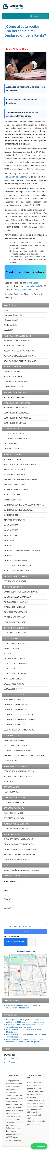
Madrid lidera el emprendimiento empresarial (21, 870)
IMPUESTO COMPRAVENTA (14, 520)
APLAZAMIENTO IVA (12, 495)
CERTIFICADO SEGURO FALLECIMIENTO (19, 715)
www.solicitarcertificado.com (17, 1008)
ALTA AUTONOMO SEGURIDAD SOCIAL (19, 839)
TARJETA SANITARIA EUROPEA (16, 859)
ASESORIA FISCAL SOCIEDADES (16, 408)
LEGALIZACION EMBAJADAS (15, 674)
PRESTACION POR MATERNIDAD (16, 382)
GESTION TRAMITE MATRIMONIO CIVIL (19, 730)
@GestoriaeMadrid (11, 1058)
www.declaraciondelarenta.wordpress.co (22, 1005)
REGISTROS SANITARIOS (13, 813)
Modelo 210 (8, 330)
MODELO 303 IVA (10, 535)
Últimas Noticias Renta (16, 49)
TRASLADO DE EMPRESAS (14, 607)
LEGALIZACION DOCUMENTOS (15, 664)
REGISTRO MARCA (11, 792)
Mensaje (7, 908)
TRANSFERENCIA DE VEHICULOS (16, 740)
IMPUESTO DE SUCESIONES (15, 485)
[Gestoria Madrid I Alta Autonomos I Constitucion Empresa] (13, 6)
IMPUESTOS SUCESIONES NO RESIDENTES (20, 480)
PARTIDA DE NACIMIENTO (14, 699)
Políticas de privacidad (22, 926)
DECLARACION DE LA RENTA (15, 581)
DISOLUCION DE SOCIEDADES (15, 612)
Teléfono (7, 899)
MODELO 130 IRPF (11, 530)
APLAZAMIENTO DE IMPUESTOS (16, 571)
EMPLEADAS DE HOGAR (13, 387)
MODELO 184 (9, 540)
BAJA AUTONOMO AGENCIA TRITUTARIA (20, 361)
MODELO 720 (9, 556)
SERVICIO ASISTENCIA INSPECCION (17, 566)
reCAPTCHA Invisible (12, 936)
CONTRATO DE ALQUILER (14, 434)
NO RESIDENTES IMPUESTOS (15, 475)
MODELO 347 (9, 545)
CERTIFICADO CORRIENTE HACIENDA (18, 510)
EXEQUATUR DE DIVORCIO (14, 684)
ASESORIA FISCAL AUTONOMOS (16, 341)
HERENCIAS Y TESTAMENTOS (15, 439)
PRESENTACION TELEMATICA (15, 469)
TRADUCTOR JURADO (12, 648)
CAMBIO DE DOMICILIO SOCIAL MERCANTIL (21, 592)
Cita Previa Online (11, 325)
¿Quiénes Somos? (11, 320)
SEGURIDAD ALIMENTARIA (14, 818)
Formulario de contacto (13, 315)
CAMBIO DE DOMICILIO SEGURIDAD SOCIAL (20, 849)
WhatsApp (41, 1146)
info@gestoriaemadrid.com (26, 290)
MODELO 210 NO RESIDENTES (15, 561)
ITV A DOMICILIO (10, 761)
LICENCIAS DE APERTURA (14, 802)
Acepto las (18, 926)
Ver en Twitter (9, 1062)
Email (6, 890)
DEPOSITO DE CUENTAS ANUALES (17, 597)
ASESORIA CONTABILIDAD (14, 397)
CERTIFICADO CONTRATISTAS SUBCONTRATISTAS (24, 505)
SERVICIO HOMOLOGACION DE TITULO (19, 771)
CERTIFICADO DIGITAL (12, 515)
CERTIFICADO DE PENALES (14, 725)
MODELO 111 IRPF (11, 525)
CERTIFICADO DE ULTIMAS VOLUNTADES (20, 720)
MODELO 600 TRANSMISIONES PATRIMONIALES (22, 550)
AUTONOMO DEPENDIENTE (14, 346)
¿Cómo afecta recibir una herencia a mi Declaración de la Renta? (25, 31)
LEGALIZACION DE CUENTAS (15, 622)
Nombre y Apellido (11, 881)
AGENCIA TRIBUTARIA (12, 459)
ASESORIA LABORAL (12, 371)
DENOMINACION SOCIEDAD (14, 617)
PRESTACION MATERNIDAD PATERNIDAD (20, 854)
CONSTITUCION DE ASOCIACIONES (17, 418)
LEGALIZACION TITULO (13, 689)
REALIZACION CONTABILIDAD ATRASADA (20, 464)
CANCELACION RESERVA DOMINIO (17, 750)
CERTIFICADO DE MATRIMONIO (16, 705)
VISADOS (7, 654)
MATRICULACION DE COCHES (15, 745)
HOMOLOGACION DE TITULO (15, 643)
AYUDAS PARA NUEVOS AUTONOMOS (19, 351)
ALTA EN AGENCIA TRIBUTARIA (16, 490)
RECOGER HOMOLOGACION (14, 659)
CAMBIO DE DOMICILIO (12, 500)
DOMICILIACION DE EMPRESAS (16, 829)
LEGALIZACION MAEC (12, 669)
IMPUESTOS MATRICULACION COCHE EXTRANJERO (24, 756)
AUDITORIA (8, 781)
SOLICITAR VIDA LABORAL (14, 377)
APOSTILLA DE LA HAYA (13, 679)
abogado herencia (32, 286)
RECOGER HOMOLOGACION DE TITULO (19, 776)
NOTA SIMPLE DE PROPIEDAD (15, 633)
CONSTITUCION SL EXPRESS (15, 423)
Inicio (6, 310)
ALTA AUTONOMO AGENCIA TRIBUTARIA (20, 356)
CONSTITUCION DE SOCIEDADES (16, 413)
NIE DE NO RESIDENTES (13, 449)
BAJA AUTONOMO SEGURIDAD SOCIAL (19, 844)
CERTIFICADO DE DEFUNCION (15, 710)
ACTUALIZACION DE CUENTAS (16, 602)
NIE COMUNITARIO (11, 444)
